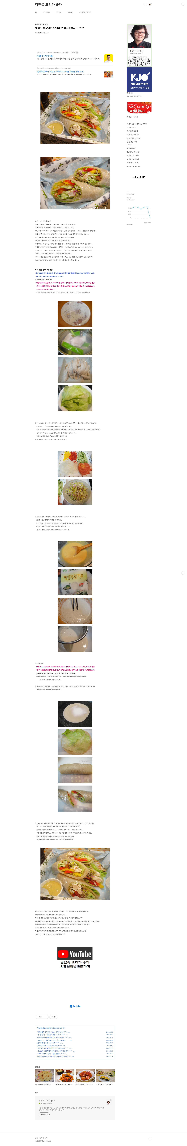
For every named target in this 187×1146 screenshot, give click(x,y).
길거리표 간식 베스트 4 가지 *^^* (48, 1043)
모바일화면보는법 (85, 12)
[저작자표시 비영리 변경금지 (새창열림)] (61, 1017)
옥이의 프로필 (131, 127)
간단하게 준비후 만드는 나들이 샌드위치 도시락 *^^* (54, 1056)
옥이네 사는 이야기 (133, 155)
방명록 (58, 12)
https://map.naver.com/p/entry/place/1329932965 (56, 52)
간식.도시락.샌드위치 (45, 1028)
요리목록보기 (131, 148)
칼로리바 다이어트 (45, 55)
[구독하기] (183, 573)
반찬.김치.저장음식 (133, 135)
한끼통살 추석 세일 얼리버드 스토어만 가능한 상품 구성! (60, 71)
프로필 (70, 12)
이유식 (130, 145)
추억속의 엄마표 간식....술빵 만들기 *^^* (50, 1054)
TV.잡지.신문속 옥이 (133, 152)
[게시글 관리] (46, 1017)
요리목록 (46, 12)
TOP (150, 1138)
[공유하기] (43, 1017)
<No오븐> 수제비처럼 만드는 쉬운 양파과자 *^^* (53, 1040)
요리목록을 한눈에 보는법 (134, 96)
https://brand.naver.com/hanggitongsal (52, 68)
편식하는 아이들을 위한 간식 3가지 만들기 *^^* (52, 1037)
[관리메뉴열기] (183, 3)
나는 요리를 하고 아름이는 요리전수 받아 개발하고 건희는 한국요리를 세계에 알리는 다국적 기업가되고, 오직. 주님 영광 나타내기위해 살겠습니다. (71, 1109)
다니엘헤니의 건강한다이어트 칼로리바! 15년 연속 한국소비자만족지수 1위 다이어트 (68, 58)
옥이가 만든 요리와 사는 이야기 (137, 124)
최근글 (129, 117)
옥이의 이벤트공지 (133, 159)
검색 (145, 4)
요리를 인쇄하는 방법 (134, 166)
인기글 (136, 117)
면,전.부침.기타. (132, 142)
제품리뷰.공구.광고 (133, 163)
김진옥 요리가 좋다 (48, 4)
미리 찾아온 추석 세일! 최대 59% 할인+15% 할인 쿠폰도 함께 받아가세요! (64, 74)
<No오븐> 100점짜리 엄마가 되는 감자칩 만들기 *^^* (54, 1051)
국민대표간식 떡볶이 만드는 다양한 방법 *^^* (52, 1032)
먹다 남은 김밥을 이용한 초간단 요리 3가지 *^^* (52, 1048)
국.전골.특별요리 (132, 131)
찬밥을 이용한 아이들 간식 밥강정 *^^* (49, 1045)
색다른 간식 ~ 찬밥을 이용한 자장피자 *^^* (51, 1035)
